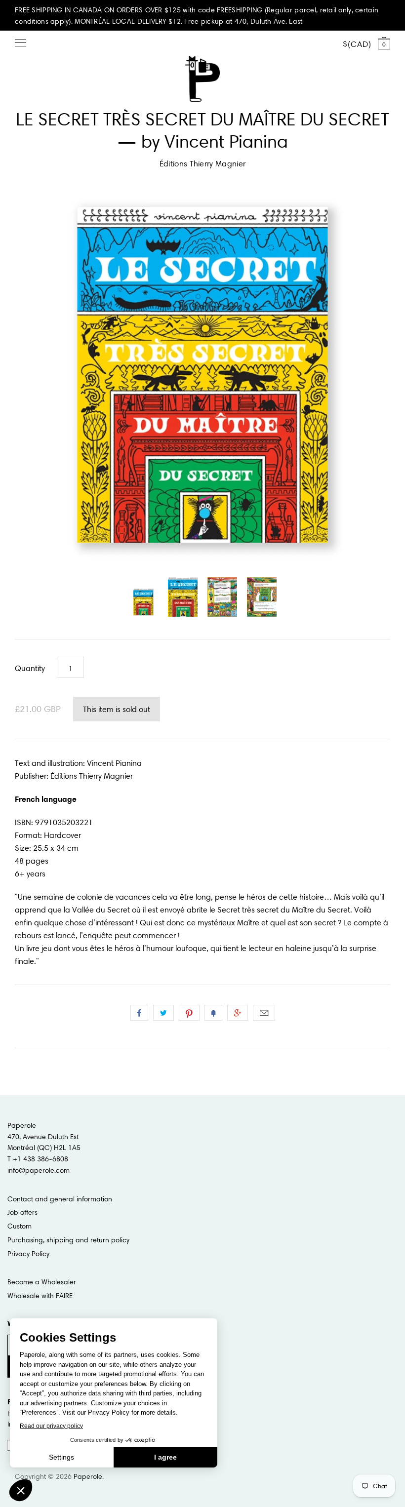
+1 (237, 1013)
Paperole (88, 1476)
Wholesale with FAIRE (40, 1295)
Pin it (189, 1013)
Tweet (163, 1013)
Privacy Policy (28, 1253)
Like (139, 1013)
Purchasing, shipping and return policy (68, 1239)
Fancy (213, 1013)
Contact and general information (59, 1198)
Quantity (30, 668)
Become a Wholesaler (41, 1281)
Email (264, 1013)
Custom (19, 1226)
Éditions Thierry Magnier (203, 163)
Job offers (22, 1212)
